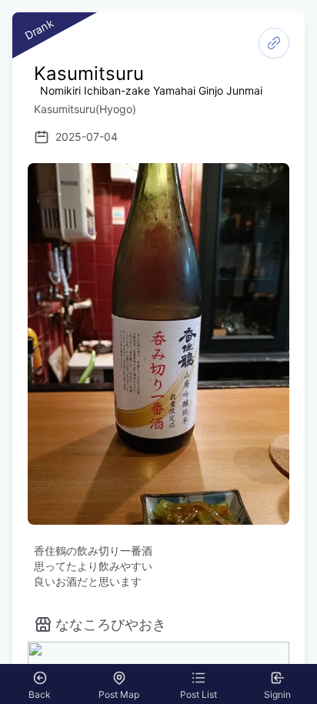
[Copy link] (274, 43)
